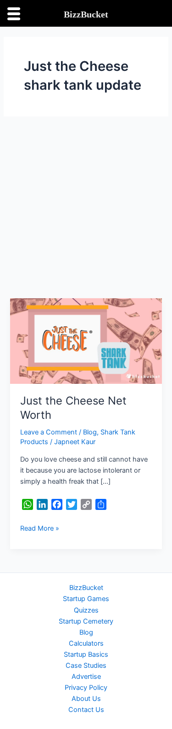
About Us (86, 698)
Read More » (39, 527)
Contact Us (86, 710)
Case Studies (86, 665)
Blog (90, 432)
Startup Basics (86, 654)
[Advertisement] (86, 207)
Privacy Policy (86, 687)
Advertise (86, 676)
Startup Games (86, 599)
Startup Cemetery (86, 621)
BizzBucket (86, 588)
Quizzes (86, 610)
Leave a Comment (48, 432)
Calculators (86, 643)
